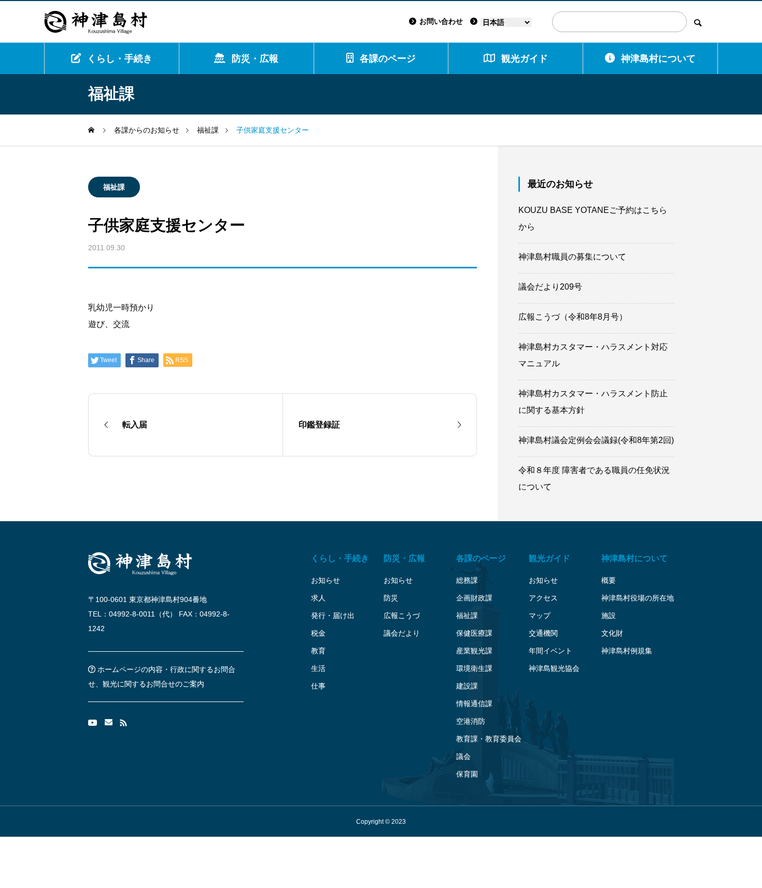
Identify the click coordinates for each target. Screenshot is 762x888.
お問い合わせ (441, 21)
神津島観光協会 (554, 668)
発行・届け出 (333, 615)
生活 (318, 668)
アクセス (543, 598)
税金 (318, 633)
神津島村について (658, 58)
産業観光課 (474, 651)
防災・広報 (255, 58)
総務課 (467, 580)
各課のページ (388, 58)
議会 (463, 756)
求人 (318, 598)
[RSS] (123, 723)
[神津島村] (96, 21)
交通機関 (543, 633)
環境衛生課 (474, 668)
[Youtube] (92, 723)
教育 (318, 651)
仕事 (318, 686)
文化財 (612, 633)
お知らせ (325, 580)
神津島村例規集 (626, 651)
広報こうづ (402, 615)
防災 (391, 598)
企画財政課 (474, 598)
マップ (540, 615)
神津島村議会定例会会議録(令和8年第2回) (596, 440)
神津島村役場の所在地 (637, 598)
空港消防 (470, 721)
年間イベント (550, 651)
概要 (608, 580)
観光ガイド (549, 558)
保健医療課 (474, 633)
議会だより (402, 633)
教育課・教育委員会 (488, 739)
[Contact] (108, 723)
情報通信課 (474, 703)
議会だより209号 (550, 286)
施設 (608, 615)
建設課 (467, 686)
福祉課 (114, 187)
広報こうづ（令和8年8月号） (572, 316)
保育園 (467, 774)
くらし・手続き (119, 58)
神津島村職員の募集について (572, 256)
